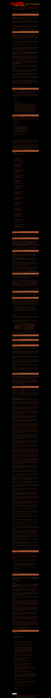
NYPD (16, 584)
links (32, 696)
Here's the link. (35, 94)
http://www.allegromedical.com (16, 63)
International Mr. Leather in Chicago (32, 271)
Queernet (34, 34)
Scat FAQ (21, 342)
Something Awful (34, 300)
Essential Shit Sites (14, 243)
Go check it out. (26, 277)
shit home (17, 696)
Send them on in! (21, 383)
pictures (26, 696)
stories (24, 696)
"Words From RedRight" (24, 337)
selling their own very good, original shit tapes (22, 244)
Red (33, 11)
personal (20, 696)
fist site (34, 696)
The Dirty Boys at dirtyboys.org (29, 242)
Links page (36, 288)
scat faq (29, 696)
